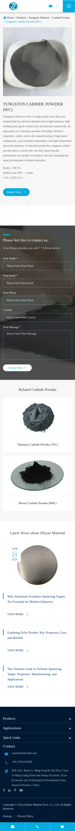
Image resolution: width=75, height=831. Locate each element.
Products (21, 17)
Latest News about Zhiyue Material (37, 533)
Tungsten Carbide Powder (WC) (24, 21)
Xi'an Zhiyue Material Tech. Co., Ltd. (39, 804)
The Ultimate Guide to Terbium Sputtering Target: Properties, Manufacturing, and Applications (34, 674)
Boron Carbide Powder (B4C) (38, 503)
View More (18, 614)
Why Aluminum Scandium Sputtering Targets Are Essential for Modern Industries (36, 599)
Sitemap (7, 816)
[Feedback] (62, 827)
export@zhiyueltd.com (24, 753)
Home (10, 17)
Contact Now (17, 367)
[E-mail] (12, 827)
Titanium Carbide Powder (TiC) (37, 444)
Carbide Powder (61, 17)
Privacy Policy (25, 816)
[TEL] (37, 827)
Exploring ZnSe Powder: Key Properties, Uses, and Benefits (37, 635)
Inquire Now (16, 192)
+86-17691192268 (22, 761)
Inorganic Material (39, 17)
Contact (9, 746)
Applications (12, 728)
